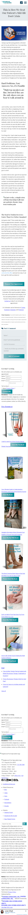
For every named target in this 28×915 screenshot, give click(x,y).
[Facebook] (2, 780)
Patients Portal (8, 812)
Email (3, 380)
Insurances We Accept (10, 815)
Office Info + (17, 775)
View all (3, 691)
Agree (8, 388)
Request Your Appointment (14, 284)
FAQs (5, 796)
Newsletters (7, 802)
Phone (3, 378)
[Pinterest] (15, 780)
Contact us (7, 301)
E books (6, 806)
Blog (5, 789)
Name (3, 376)
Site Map (3, 907)
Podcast (6, 799)
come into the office (7, 273)
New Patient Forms (9, 819)
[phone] (21, 2)
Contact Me (7, 391)
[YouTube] (10, 780)
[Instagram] (12, 780)
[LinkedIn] (7, 780)
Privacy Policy (10, 388)
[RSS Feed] (17, 780)
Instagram (13, 310)
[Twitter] (5, 780)
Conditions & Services (9, 784)
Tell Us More (5, 386)
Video (6, 793)
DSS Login (10, 907)
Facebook (7, 310)
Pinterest (21, 310)
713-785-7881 (21, 764)
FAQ (2, 668)
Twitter (23, 307)
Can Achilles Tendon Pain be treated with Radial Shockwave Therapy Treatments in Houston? (14, 673)
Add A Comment (14, 356)
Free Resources (6, 406)
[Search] (24, 823)
